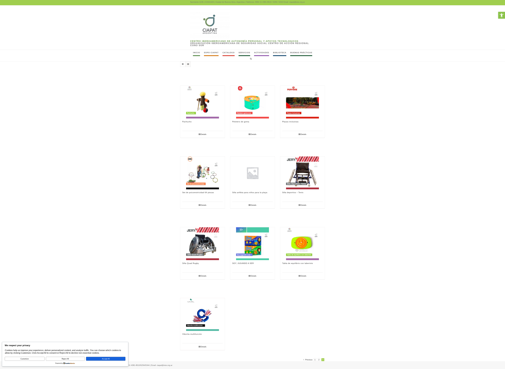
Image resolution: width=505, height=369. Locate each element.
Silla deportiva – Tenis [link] (292, 192)
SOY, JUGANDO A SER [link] (243, 263)
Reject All (65, 359)
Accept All (106, 359)
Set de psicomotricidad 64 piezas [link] (198, 192)
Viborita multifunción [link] (192, 334)
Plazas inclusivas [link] (290, 122)
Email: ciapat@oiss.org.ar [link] (294, 2)
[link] (501, 15)
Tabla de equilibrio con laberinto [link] (297, 263)
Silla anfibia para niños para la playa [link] (249, 192)
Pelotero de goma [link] (240, 122)
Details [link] (203, 134)
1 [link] (314, 360)
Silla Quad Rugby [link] (190, 263)
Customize (25, 359)
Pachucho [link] (187, 122)
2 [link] (318, 360)
